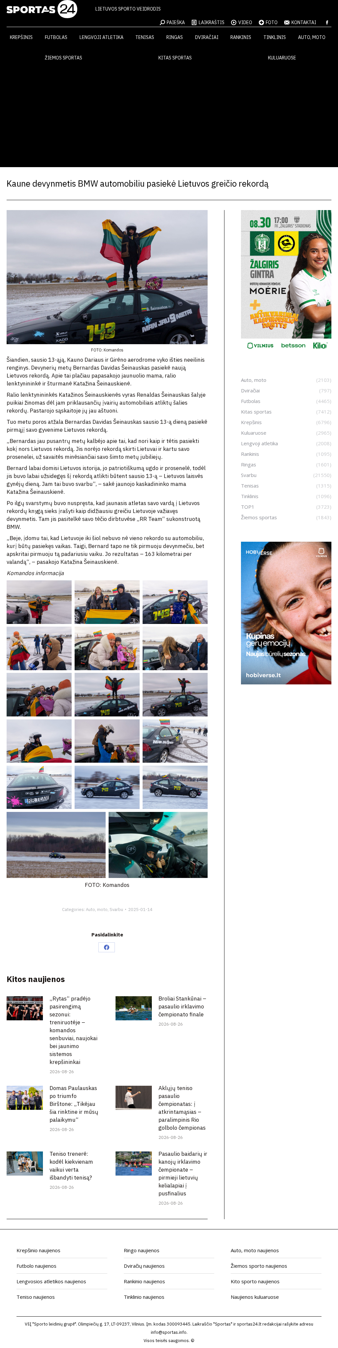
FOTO (272, 22)
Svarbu (116, 909)
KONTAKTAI (303, 22)
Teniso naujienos (36, 1296)
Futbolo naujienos (36, 1265)
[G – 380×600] (286, 351)
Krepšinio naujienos (38, 1250)
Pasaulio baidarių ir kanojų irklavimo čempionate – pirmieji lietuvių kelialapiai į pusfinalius (182, 1173)
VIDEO (245, 22)
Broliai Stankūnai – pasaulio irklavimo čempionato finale (182, 1006)
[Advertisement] (169, 117)
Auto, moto (97, 909)
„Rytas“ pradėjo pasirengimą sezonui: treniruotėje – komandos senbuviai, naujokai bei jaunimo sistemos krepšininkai (73, 1030)
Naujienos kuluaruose (255, 1296)
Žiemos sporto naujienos (259, 1265)
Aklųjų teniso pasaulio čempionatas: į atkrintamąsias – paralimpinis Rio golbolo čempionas (182, 1107)
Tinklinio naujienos (144, 1296)
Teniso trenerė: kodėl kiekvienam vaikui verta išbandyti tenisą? (71, 1165)
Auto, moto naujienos (255, 1250)
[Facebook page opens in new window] (327, 22)
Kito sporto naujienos (255, 1281)
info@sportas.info (168, 1332)
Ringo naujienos (141, 1250)
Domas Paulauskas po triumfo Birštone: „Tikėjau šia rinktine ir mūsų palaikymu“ (74, 1103)
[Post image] (25, 1008)
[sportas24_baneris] (286, 682)
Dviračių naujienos (144, 1265)
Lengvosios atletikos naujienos (51, 1281)
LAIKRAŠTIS (211, 22)
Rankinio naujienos (144, 1281)
